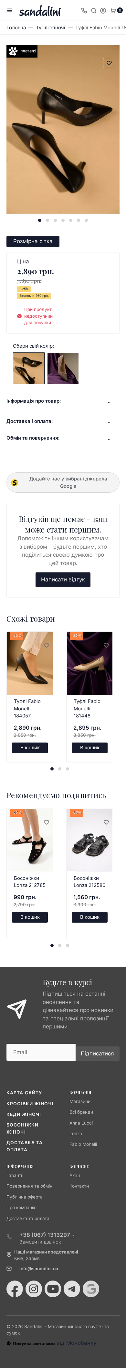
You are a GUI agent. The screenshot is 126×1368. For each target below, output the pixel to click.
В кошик (30, 747)
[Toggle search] (94, 10)
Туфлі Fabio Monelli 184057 (27, 708)
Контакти (79, 1186)
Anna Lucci (81, 1123)
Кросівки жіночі (30, 1103)
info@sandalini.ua (38, 1268)
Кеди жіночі (23, 1114)
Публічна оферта (24, 1196)
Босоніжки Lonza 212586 (89, 882)
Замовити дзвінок (40, 1242)
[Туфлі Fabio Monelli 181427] (28, 367)
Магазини (79, 1101)
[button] (40, 220)
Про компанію (21, 1207)
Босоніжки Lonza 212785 (30, 882)
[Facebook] (14, 1289)
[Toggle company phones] (84, 10)
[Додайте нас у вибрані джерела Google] (91, 1289)
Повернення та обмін (29, 1186)
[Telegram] (72, 1289)
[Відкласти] (46, 646)
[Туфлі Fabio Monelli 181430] (63, 367)
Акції (74, 1175)
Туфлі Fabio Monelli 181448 (87, 708)
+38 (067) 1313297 (44, 1235)
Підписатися (97, 1053)
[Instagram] (34, 1289)
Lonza (75, 1133)
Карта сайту (24, 1092)
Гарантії (14, 1175)
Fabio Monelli (83, 1144)
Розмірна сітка (33, 241)
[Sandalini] (40, 10)
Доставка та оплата (27, 1218)
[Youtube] (53, 1289)
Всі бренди (81, 1112)
